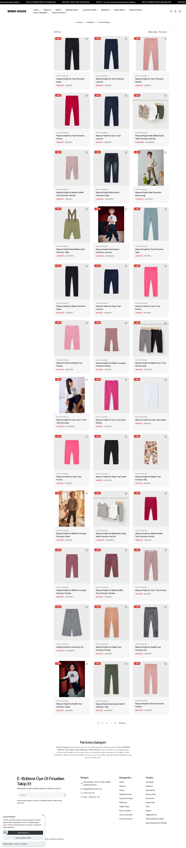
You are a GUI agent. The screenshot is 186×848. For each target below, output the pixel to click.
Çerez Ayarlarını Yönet (23, 838)
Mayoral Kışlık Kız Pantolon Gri (69, 647)
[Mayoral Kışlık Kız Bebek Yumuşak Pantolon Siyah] (72, 509)
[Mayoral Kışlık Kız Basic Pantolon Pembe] (151, 679)
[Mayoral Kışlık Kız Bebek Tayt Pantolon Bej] (151, 452)
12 (115, 723)
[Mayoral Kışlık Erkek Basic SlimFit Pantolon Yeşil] (111, 679)
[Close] (43, 816)
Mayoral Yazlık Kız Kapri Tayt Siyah (111, 476)
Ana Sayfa (79, 22)
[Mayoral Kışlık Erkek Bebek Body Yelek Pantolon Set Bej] (151, 111)
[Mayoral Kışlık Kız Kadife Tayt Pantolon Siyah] (72, 679)
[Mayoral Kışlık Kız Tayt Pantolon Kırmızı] (72, 111)
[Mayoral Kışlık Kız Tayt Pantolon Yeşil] (151, 224)
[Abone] (64, 795)
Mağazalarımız (151, 815)
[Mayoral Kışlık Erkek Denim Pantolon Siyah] (111, 168)
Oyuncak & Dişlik (126, 798)
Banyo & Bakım (125, 810)
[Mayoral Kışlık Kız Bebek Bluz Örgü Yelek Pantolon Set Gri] (111, 509)
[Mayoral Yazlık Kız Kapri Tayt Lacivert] (111, 281)
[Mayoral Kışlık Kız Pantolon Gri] (72, 622)
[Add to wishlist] (86, 39)
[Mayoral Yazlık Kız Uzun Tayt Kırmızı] (151, 281)
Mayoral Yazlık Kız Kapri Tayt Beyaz (150, 420)
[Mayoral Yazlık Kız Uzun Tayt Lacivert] (111, 111)
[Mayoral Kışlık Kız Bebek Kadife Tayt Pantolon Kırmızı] (151, 509)
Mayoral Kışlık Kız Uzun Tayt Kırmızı (150, 590)
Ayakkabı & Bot (125, 794)
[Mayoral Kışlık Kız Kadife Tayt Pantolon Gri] (151, 622)
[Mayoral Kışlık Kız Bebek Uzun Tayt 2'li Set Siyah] (151, 338)
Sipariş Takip (151, 794)
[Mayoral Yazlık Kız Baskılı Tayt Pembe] (72, 338)
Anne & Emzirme (125, 819)
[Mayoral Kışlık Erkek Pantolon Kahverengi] (151, 168)
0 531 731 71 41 (89, 793)
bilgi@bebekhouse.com (92, 789)
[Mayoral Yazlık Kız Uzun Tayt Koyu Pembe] (111, 395)
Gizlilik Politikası (8, 844)
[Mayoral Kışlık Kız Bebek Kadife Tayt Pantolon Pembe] (72, 168)
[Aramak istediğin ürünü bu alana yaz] (171, 11)
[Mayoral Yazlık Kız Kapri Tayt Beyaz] (151, 395)
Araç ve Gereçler (126, 815)
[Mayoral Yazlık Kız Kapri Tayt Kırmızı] (72, 452)
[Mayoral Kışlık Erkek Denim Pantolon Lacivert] (111, 224)
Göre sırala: (152, 32)
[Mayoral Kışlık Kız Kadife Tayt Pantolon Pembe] (111, 622)
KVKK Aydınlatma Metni (155, 819)
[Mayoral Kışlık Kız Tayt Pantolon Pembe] (151, 54)
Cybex (121, 782)
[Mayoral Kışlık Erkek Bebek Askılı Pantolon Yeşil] (72, 224)
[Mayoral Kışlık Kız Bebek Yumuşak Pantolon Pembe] (111, 338)
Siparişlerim (150, 790)
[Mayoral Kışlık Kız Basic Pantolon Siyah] (72, 281)
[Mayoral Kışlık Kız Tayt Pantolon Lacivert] (111, 54)
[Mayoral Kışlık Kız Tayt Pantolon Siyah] (72, 54)
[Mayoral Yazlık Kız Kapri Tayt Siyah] (111, 452)
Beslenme (123, 802)
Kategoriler (90, 22)
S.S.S (147, 806)
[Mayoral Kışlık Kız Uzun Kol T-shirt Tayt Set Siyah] (72, 395)
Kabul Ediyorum (23, 833)
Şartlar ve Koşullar (21, 844)
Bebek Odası (124, 806)
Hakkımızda (150, 802)
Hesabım (149, 786)
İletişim (148, 810)
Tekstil (121, 790)
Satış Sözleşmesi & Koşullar (156, 823)
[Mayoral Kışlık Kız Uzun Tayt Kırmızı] (151, 565)
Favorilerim (150, 798)
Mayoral (122, 786)
